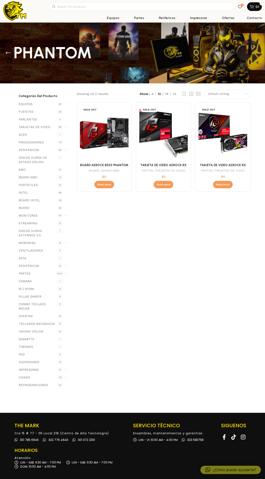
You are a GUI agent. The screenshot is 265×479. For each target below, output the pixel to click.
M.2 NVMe (26, 289)
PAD (22, 354)
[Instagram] (243, 437)
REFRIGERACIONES (33, 385)
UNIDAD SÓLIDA (31, 331)
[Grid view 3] (191, 94)
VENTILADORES (31, 250)
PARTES (25, 273)
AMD (22, 170)
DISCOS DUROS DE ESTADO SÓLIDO (33, 160)
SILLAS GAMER (30, 296)
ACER (23, 135)
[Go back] (8, 53)
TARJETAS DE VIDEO (34, 127)
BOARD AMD (28, 177)
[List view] (184, 94)
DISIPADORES (29, 362)
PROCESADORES (31, 142)
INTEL (23, 192)
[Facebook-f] (224, 437)
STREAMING (28, 223)
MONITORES (28, 215)
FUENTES (26, 112)
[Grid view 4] (198, 94)
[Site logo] (14, 6)
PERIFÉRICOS (29, 150)
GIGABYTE (26, 339)
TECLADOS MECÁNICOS (37, 324)
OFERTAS (26, 316)
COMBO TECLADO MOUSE (32, 306)
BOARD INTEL (29, 200)
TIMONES (26, 347)
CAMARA (25, 281)
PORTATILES (28, 185)
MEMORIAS (27, 243)
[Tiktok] (233, 437)
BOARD (24, 208)
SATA (22, 258)
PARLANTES (28, 119)
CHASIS (24, 377)
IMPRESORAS (29, 370)
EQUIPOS (26, 104)
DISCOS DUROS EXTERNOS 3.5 (30, 233)
